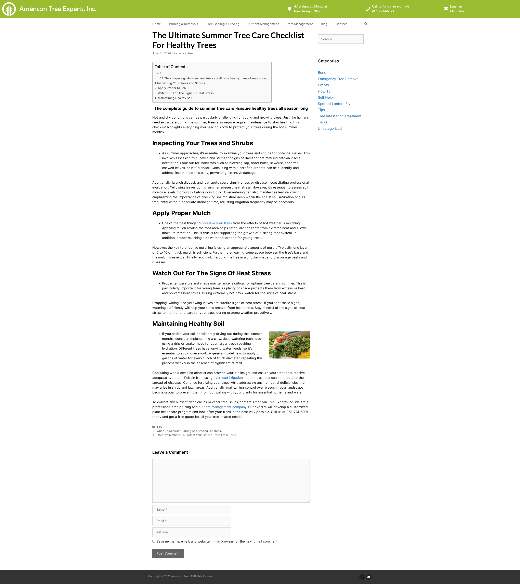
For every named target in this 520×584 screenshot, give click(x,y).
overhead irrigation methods (234, 378)
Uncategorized (330, 128)
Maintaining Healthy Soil (175, 98)
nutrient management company (222, 407)
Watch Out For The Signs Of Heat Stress (186, 93)
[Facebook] (362, 577)
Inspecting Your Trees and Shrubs (181, 83)
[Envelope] (369, 577)
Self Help (325, 97)
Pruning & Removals (183, 24)
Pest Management (300, 24)
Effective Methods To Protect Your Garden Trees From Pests (196, 435)
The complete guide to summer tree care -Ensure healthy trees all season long (215, 78)
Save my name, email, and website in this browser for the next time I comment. (217, 541)
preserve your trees (217, 223)
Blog (324, 24)
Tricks (322, 122)
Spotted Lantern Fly (334, 104)
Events (323, 85)
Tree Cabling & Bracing (222, 24)
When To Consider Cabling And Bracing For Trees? (189, 431)
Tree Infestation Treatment (339, 116)
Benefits (324, 73)
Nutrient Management (263, 24)
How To (324, 91)
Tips (159, 426)
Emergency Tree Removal (338, 79)
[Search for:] (341, 39)
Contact (341, 24)
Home (156, 24)
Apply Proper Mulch (172, 88)
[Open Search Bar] (366, 24)
